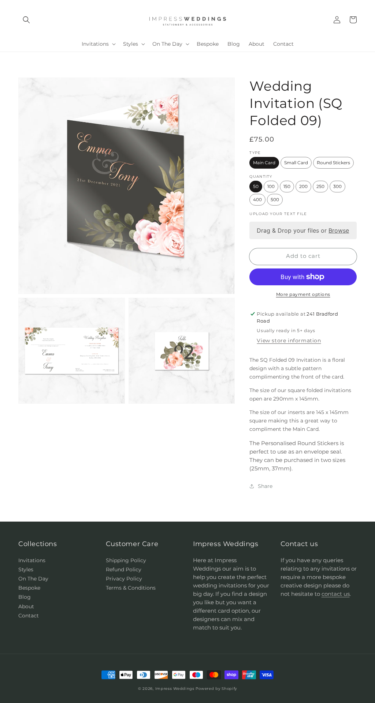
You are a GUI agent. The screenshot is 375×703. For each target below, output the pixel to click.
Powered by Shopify (216, 688)
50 (256, 186)
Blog (24, 597)
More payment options (303, 294)
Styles (25, 569)
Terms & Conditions (131, 587)
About (26, 606)
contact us (336, 593)
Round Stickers (333, 162)
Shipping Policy (126, 560)
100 (271, 186)
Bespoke (29, 587)
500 (275, 199)
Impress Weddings (174, 688)
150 (286, 186)
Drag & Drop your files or (303, 230)
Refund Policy (123, 569)
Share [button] (265, 486)
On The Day (33, 578)
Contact (28, 615)
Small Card (296, 162)
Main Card (264, 162)
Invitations (31, 560)
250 (320, 186)
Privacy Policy (124, 578)
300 (337, 186)
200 (303, 186)
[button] (26, 20)
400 (257, 199)
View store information (289, 340)
